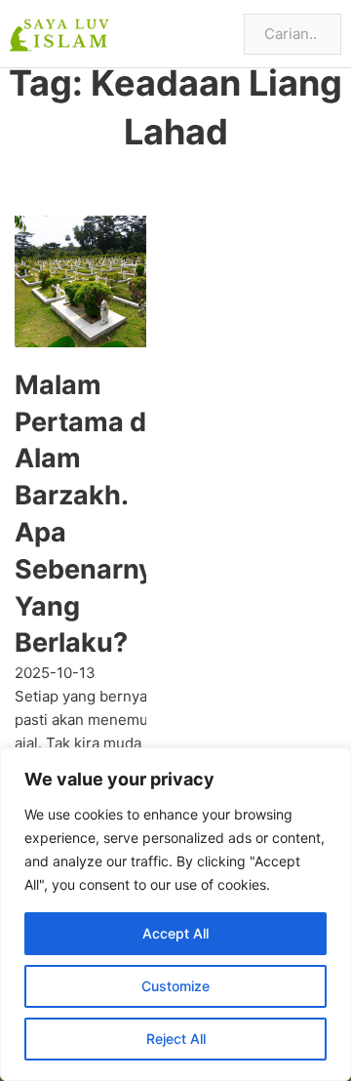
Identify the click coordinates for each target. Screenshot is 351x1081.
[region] (175, 914)
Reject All (176, 1038)
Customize (175, 986)
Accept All (175, 933)
